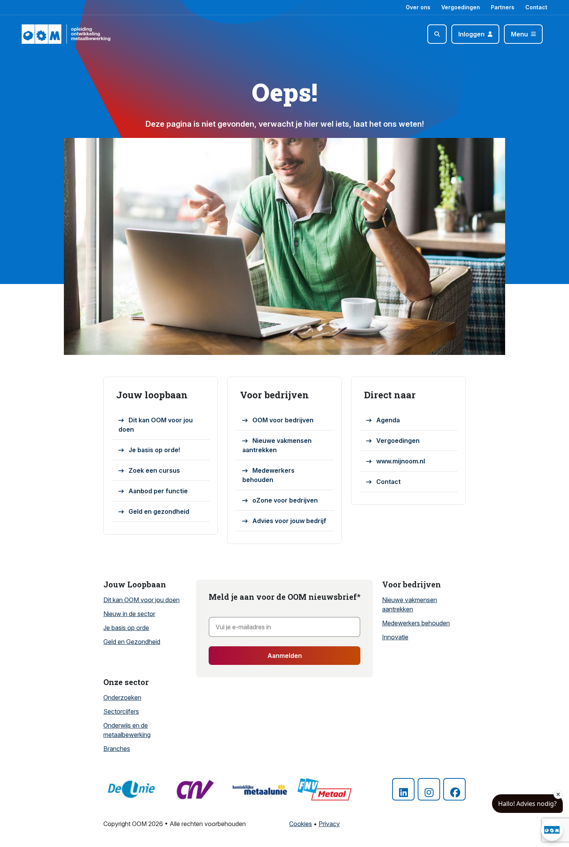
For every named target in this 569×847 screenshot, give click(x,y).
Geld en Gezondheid (131, 642)
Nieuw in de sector (129, 614)
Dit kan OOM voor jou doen (155, 424)
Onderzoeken (122, 697)
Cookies (300, 824)
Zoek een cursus (154, 470)
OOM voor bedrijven (283, 420)
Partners (502, 7)
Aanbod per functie (158, 491)
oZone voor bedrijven (285, 500)
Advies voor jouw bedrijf (289, 521)
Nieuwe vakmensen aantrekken (277, 445)
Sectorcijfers (121, 711)
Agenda (388, 420)
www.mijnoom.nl (400, 461)
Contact (536, 7)
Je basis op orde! (154, 450)
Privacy (329, 824)
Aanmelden (284, 655)
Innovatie (395, 637)
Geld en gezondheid (159, 511)
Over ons (418, 7)
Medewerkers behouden (268, 475)
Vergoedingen (460, 7)
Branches (116, 748)
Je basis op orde (126, 628)
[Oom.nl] (44, 34)
